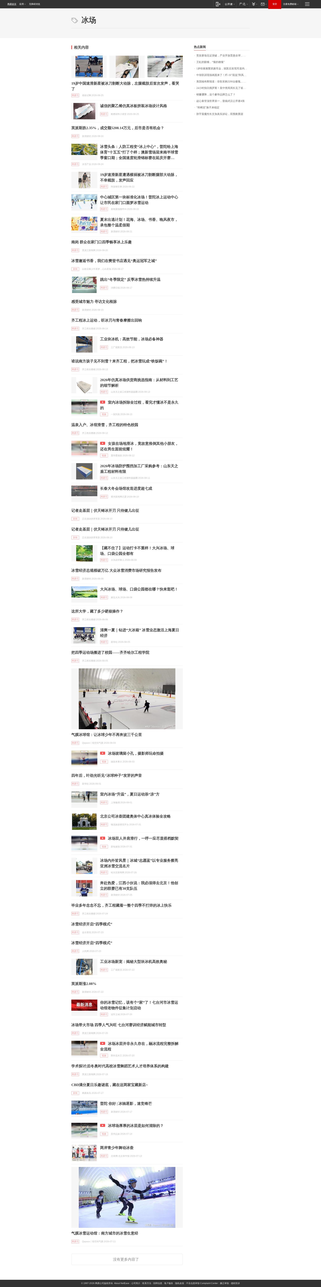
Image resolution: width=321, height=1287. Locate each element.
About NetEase (121, 1283)
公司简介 (135, 1283)
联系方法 (146, 1283)
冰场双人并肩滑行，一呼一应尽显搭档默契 (143, 838)
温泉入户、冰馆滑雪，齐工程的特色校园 (104, 425)
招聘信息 (157, 1283)
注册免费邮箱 (289, 4)
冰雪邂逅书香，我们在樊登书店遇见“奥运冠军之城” (114, 261)
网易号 (75, 95)
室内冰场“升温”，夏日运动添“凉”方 (130, 794)
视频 (104, 414)
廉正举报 (224, 1283)
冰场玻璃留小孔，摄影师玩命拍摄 (136, 753)
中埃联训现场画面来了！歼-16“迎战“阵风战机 (222, 75)
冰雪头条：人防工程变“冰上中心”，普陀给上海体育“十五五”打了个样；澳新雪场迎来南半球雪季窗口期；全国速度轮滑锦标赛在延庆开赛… (139, 152)
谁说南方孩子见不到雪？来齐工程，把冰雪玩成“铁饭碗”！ (119, 361)
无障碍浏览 (34, 4)
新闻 (75, 269)
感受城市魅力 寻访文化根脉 (94, 301)
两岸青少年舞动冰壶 (117, 1148)
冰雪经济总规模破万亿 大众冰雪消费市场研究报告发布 (116, 570)
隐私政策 (179, 1283)
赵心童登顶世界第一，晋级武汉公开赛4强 (220, 101)
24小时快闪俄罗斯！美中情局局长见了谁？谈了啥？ (223, 88)
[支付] (254, 4)
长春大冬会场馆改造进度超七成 (126, 488)
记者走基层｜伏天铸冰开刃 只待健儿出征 (105, 510)
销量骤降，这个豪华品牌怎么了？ (215, 94)
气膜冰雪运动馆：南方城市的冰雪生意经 (104, 1233)
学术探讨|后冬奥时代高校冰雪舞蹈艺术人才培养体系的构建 (120, 1066)
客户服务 (168, 1283)
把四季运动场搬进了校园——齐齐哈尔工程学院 (110, 652)
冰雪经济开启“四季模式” (91, 924)
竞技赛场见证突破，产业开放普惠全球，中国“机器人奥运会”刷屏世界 (223, 55)
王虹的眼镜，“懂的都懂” (210, 62)
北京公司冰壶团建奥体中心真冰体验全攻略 (135, 816)
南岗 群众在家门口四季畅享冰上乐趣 (101, 242)
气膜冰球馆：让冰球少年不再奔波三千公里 (106, 735)
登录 (275, 4)
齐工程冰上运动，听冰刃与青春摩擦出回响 (106, 320)
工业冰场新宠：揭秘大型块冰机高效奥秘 (133, 961)
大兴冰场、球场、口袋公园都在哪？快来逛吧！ (139, 589)
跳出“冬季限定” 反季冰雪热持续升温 (130, 279)
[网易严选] (242, 4)
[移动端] (218, 4)
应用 (21, 4)
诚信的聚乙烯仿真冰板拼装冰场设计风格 (133, 106)
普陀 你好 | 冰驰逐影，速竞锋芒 (126, 1103)
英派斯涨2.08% (83, 984)
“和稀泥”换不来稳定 (207, 107)
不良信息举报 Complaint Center (202, 1283)
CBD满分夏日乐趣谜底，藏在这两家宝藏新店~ (109, 1085)
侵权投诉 (235, 1283)
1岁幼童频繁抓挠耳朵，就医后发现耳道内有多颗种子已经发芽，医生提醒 (223, 68)
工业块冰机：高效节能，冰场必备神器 (131, 339)
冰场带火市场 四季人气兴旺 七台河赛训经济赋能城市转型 (118, 1025)
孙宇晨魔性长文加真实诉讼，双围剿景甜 (219, 114)
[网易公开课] (229, 4)
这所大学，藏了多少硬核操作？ (97, 611)
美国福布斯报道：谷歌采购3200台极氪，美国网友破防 (223, 81)
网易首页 (11, 4)
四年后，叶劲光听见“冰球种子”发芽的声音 (106, 775)
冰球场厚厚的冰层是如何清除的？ (136, 1126)
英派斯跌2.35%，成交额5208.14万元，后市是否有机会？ (117, 128)
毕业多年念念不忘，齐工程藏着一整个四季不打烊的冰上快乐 (121, 905)
